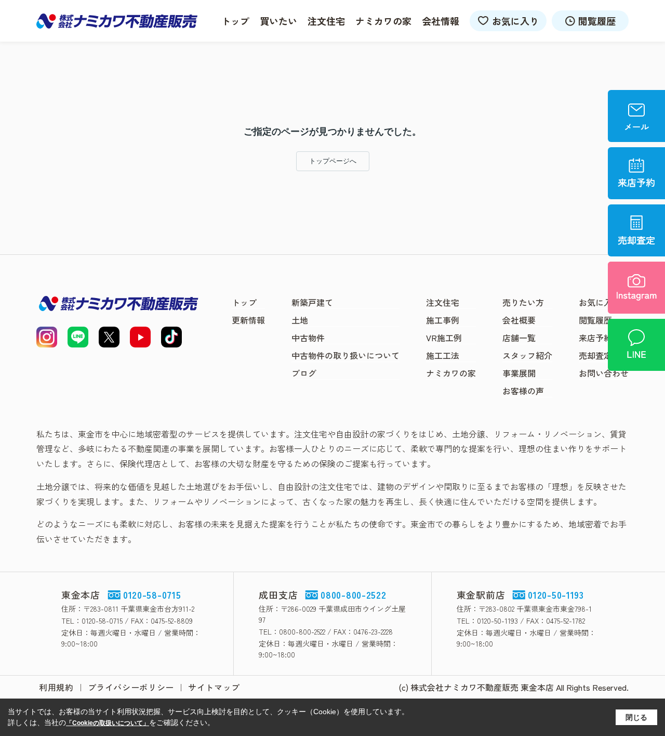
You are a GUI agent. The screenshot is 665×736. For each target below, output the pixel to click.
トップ (235, 21)
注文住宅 (326, 21)
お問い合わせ (604, 373)
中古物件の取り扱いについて (345, 355)
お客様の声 (523, 390)
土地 (299, 320)
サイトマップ (214, 687)
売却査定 (595, 355)
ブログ (303, 373)
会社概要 (519, 320)
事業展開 (519, 373)
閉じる (636, 717)
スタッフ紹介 (527, 355)
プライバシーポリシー (131, 687)
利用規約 (56, 687)
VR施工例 (444, 337)
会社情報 (440, 21)
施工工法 (442, 355)
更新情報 (248, 320)
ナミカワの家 (383, 21)
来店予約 (595, 337)
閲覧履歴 (597, 21)
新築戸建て (312, 302)
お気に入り (515, 21)
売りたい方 (523, 302)
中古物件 (308, 337)
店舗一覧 (519, 337)
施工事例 (442, 320)
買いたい (278, 21)
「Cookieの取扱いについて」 (107, 723)
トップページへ (332, 161)
